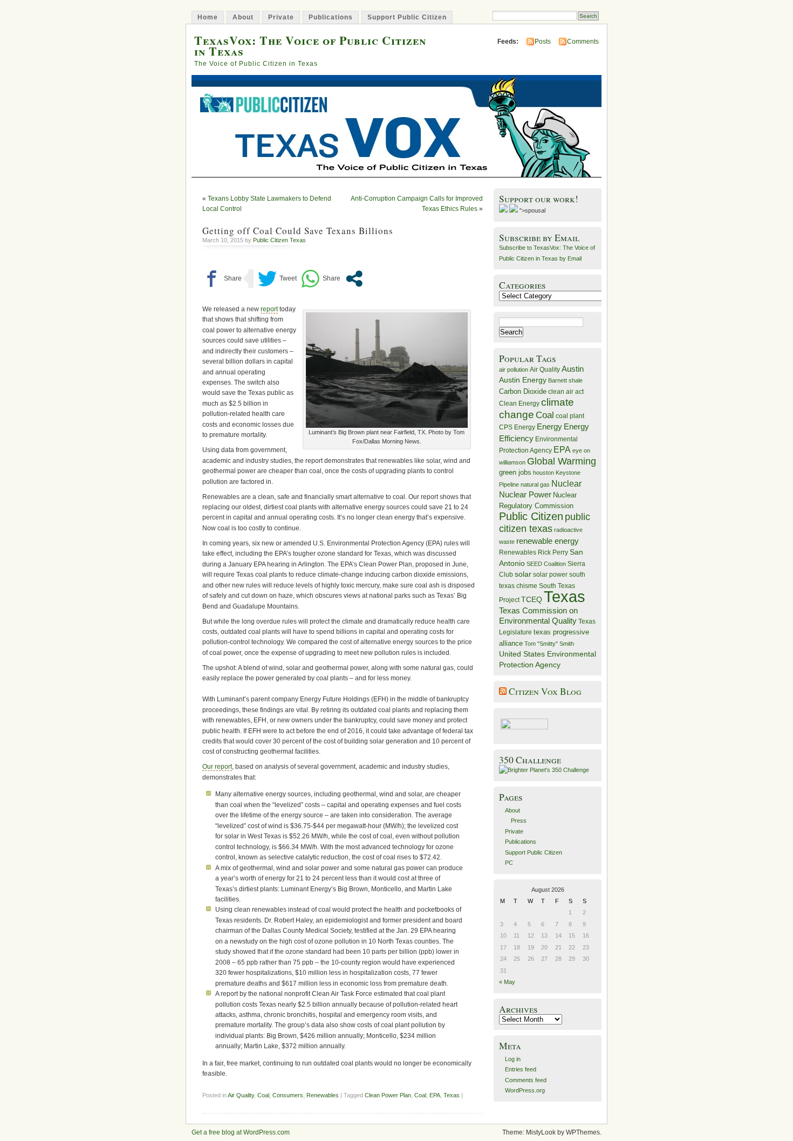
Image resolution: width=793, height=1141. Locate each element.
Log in (513, 1059)
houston (543, 472)
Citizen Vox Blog (545, 691)
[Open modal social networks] (354, 278)
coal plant (570, 416)
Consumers (287, 1095)
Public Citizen (531, 516)
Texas (451, 1095)
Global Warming (561, 461)
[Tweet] (277, 278)
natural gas (535, 484)
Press (519, 820)
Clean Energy (519, 403)
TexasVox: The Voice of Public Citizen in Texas (310, 45)
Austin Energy (522, 379)
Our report (217, 766)
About (243, 17)
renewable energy (547, 540)
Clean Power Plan (388, 1095)
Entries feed (520, 1069)
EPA (434, 1095)
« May (507, 982)
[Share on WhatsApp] (320, 278)
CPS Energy (517, 427)
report (269, 309)
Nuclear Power (525, 494)
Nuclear (566, 483)
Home (207, 17)
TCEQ (531, 599)
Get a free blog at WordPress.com (241, 1132)
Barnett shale (565, 380)
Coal (263, 1095)
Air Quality (241, 1095)
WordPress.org (525, 1090)
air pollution (513, 369)
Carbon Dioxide (522, 391)
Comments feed (525, 1080)
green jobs (515, 472)
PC (509, 862)
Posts (543, 41)
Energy (549, 426)
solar (523, 574)
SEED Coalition (546, 564)
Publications (331, 17)
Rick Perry (553, 552)
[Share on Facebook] (222, 278)
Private (281, 17)
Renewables (322, 1095)
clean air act (566, 391)
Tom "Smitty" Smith (549, 643)
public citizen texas (544, 522)
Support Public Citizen (407, 17)
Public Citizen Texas (279, 240)
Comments (583, 41)
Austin (573, 368)
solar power (550, 574)
